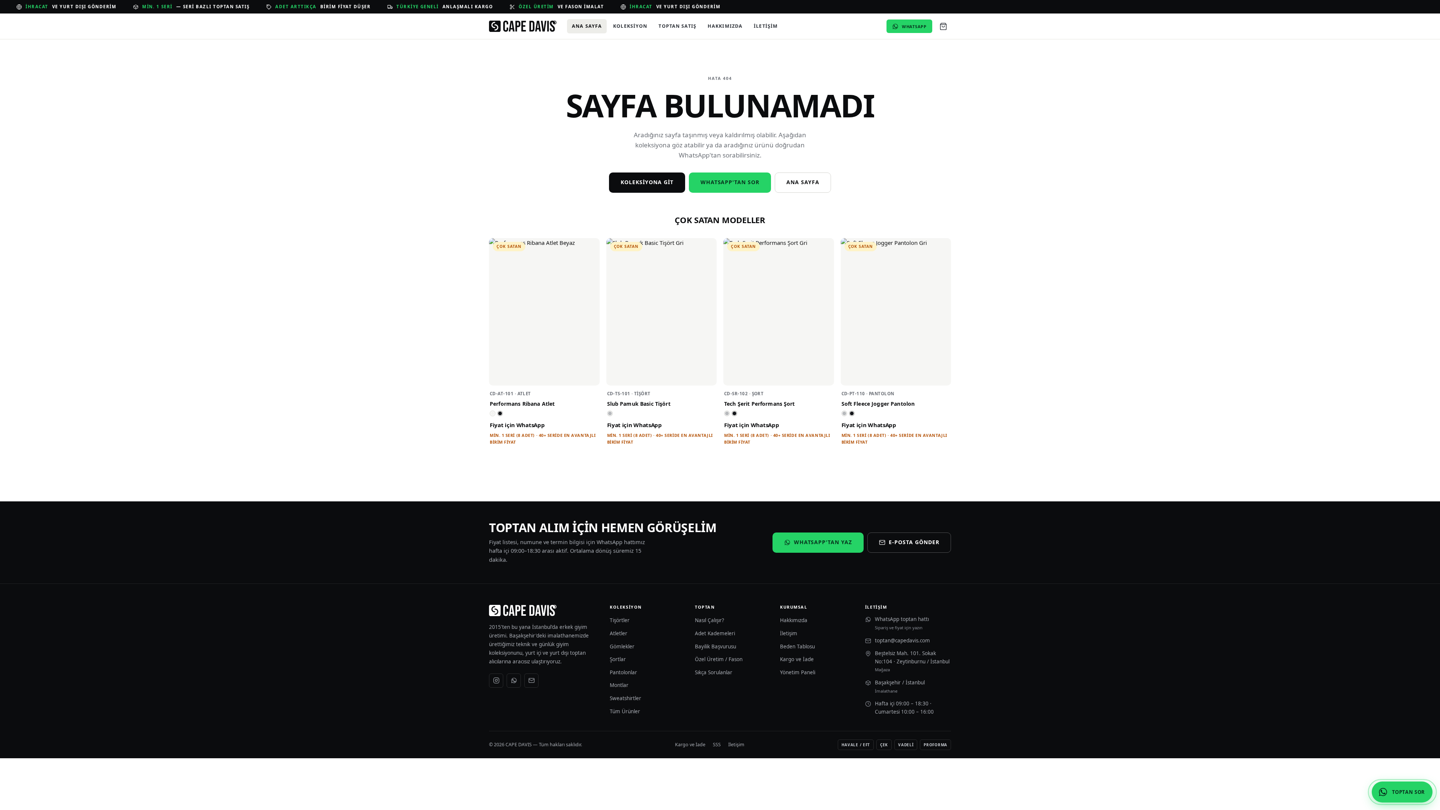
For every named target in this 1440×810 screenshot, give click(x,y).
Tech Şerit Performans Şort (759, 403)
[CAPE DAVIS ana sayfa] (522, 26)
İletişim (766, 26)
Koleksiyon (630, 26)
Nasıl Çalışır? (709, 620)
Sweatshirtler (625, 698)
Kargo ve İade (797, 659)
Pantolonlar (623, 672)
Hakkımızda (725, 26)
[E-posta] (531, 681)
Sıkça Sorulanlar (713, 672)
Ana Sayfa (587, 26)
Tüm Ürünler (625, 711)
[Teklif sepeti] (943, 26)
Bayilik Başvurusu (715, 646)
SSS (717, 744)
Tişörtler (620, 620)
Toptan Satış (677, 26)
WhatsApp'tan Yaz (823, 542)
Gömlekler (622, 646)
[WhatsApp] (514, 681)
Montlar (619, 685)
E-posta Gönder (914, 542)
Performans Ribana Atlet (522, 403)
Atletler (618, 633)
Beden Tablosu (797, 646)
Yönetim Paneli (797, 672)
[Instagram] (496, 681)
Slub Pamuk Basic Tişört (638, 403)
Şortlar (618, 659)
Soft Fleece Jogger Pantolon (878, 403)
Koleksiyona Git (647, 182)
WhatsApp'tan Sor (730, 182)
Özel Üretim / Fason (718, 659)
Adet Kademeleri (715, 633)
